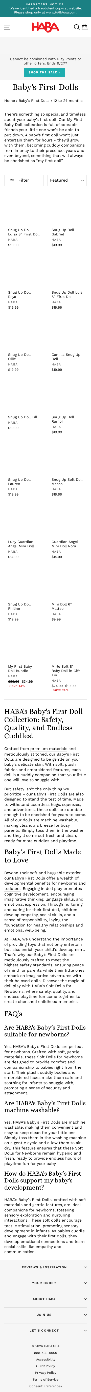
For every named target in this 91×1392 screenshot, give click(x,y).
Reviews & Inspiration (44, 1267)
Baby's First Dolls (34, 101)
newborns (67, 883)
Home (9, 101)
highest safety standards (28, 965)
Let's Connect (44, 1330)
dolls (27, 820)
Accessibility (45, 1359)
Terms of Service (45, 1379)
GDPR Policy (45, 1366)
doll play (12, 985)
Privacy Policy (45, 1372)
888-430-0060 (45, 1353)
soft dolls (51, 1220)
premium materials (48, 748)
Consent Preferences (45, 1386)
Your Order (44, 1283)
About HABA (44, 1299)
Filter (23, 180)
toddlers (12, 888)
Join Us (44, 1315)
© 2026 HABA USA (45, 1346)
